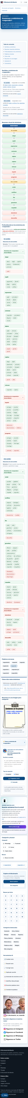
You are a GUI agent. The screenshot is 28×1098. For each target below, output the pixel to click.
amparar (9, 586)
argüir (9, 85)
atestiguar (16, 502)
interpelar (9, 443)
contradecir (15, 297)
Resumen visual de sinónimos (12, 49)
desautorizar (10, 515)
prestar (16, 528)
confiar (8, 649)
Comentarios (8, 63)
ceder (13, 525)
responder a (6, 669)
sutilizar (14, 287)
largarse (15, 622)
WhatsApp (3, 1068)
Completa (8, 774)
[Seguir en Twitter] (13, 1039)
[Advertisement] (14, 34)
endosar (14, 484)
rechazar (14, 341)
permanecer (16, 632)
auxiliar (8, 589)
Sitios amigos (4, 1085)
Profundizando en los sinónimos (13, 51)
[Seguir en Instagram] (13, 1029)
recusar (8, 320)
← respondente (7, 865)
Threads (3, 1070)
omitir (8, 271)
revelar (8, 287)
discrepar (9, 336)
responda (22, 662)
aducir (8, 261)
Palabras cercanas (9, 54)
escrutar (9, 409)
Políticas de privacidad (10, 1094)
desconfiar (5, 115)
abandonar (20, 113)
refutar (14, 302)
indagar (15, 412)
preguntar (5, 95)
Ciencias (13, 934)
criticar (16, 333)
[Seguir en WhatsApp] (13, 1036)
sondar (14, 420)
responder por (15, 669)
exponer (9, 264)
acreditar (9, 481)
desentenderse (10, 427)
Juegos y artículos (5, 1083)
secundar (9, 595)
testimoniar (9, 510)
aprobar (15, 348)
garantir (17, 558)
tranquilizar (17, 566)
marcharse (9, 625)
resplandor (6, 666)
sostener (9, 597)
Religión (17, 945)
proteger (15, 489)
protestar (9, 372)
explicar (19, 261)
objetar (5, 87)
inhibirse (19, 427)
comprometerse (11, 553)
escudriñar (16, 409)
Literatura (18, 938)
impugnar (16, 336)
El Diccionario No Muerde (7, 1072)
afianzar (9, 547)
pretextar (9, 267)
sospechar (9, 645)
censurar (14, 330)
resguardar (9, 564)
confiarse (9, 530)
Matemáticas (7, 941)
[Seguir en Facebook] (13, 1032)
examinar (9, 412)
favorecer (9, 592)
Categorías (3, 1081)
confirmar (9, 505)
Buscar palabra (14, 881)
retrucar (13, 87)
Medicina (16, 941)
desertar (9, 622)
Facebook (3, 1060)
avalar (10, 103)
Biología (6, 934)
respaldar (5, 105)
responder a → (21, 865)
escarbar (16, 407)
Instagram (3, 1063)
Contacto (3, 1078)
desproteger (10, 576)
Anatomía (6, 931)
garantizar (21, 103)
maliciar (14, 642)
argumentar (15, 85)
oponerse (14, 339)
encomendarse (17, 530)
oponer (8, 339)
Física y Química (8, 938)
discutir (17, 281)
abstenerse (9, 425)
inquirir (19, 93)
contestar (20, 85)
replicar (9, 87)
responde (14, 662)
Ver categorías (14, 885)
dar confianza (17, 556)
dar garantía (10, 558)
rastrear (9, 420)
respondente (6, 662)
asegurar (9, 502)
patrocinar (16, 592)
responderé (6, 673)
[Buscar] (21, 2)
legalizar (9, 508)
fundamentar (16, 264)
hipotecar (9, 561)
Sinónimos (17, 8)
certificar (14, 103)
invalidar (17, 515)
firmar (8, 487)
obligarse (9, 489)
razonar (8, 302)
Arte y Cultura (15, 931)
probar (14, 508)
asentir (8, 351)
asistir (14, 629)
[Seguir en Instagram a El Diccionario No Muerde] (14, 1006)
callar (13, 379)
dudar (8, 642)
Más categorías (8, 949)
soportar (15, 595)
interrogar (9, 415)
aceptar (8, 348)
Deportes (20, 934)
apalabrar (15, 481)
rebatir (14, 318)
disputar (9, 318)
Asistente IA (8, 61)
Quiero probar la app (14, 826)
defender (14, 589)
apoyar (8, 484)
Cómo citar (7, 56)
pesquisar (9, 418)
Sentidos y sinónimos (10, 47)
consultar (16, 438)
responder (4, 10)
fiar (18, 103)
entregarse (9, 533)
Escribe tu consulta (8, 757)
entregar (17, 619)
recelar (19, 642)
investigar (16, 415)
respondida (14, 673)
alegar (6, 85)
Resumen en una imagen (11, 58)
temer (15, 645)
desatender (9, 619)
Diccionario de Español (8, 8)
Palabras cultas (8, 945)
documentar (17, 505)
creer (13, 649)
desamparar (10, 571)
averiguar (9, 407)
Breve (17, 774)
